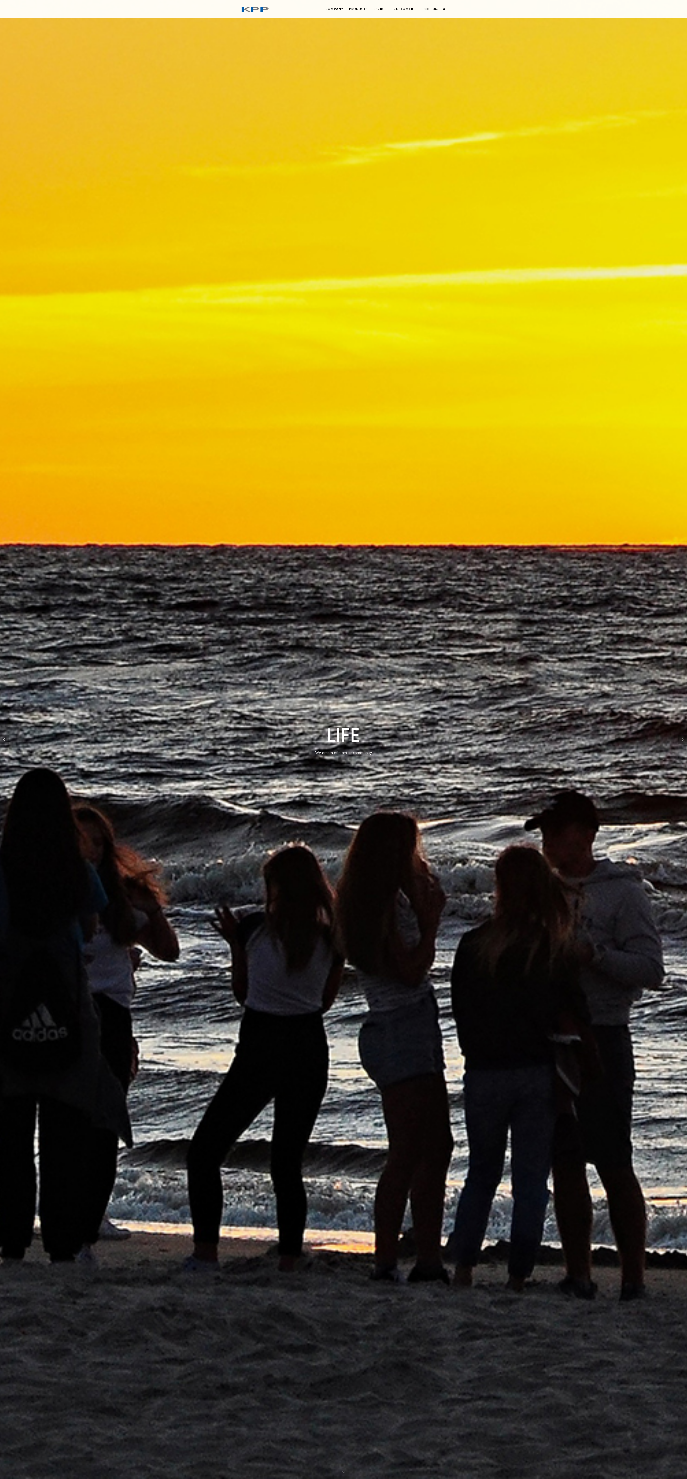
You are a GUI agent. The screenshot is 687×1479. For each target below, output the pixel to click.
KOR (426, 9)
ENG (435, 9)
